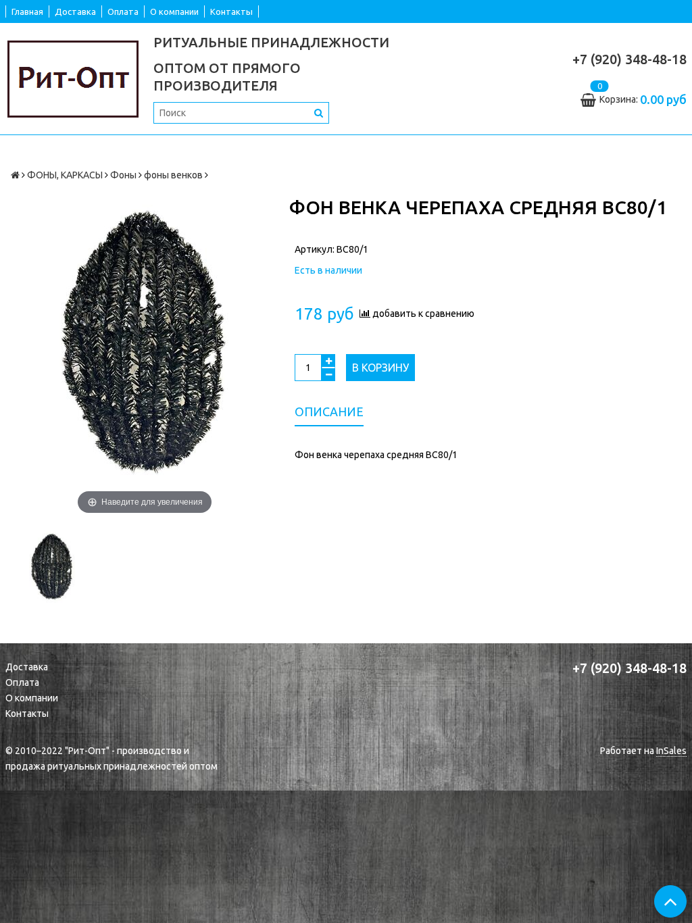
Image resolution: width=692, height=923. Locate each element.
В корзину (380, 367)
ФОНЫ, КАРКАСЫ (65, 175)
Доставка (75, 11)
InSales (671, 750)
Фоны (123, 175)
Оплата (123, 11)
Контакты (231, 11)
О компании (174, 11)
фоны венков (173, 175)
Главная (27, 11)
